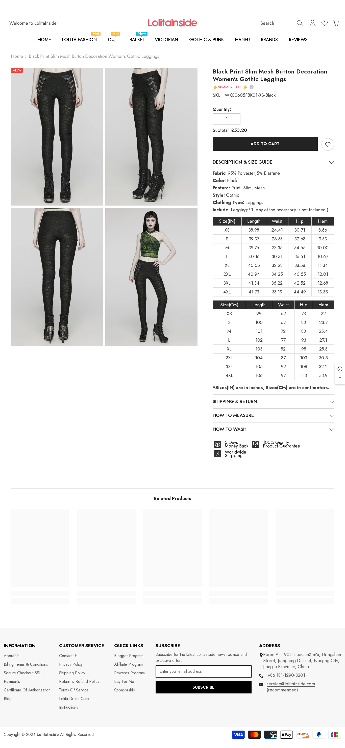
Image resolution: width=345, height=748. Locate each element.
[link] (40, 593)
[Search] (281, 23)
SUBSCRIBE (203, 687)
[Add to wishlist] (328, 144)
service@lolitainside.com (291, 684)
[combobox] (277, 23)
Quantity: (222, 109)
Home (17, 56)
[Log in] (313, 23)
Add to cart (265, 144)
